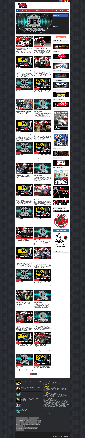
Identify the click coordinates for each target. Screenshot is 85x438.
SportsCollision (38, 424)
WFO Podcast (18, 67)
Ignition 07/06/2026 (19, 281)
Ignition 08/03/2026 (19, 154)
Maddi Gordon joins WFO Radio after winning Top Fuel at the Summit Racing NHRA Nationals (23, 303)
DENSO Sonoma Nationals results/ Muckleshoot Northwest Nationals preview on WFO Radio (42, 198)
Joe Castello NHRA (32, 420)
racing (29, 424)
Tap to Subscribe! (66, 436)
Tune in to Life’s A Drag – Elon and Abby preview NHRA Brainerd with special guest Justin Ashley (24, 70)
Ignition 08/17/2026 (19, 90)
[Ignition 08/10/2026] (18, 411)
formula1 (25, 419)
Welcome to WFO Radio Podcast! (40, 48)
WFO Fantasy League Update (27, 428)
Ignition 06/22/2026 (38, 323)
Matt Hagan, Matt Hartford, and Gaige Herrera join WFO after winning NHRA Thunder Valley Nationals (41, 345)
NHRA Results (23, 424)
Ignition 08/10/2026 (38, 111)
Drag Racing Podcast (19, 419)
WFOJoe (32, 428)
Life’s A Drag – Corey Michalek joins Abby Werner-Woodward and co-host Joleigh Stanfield (24, 134)
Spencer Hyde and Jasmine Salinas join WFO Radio (30, 387)
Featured (36, 46)
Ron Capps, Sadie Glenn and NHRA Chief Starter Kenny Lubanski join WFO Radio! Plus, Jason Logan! (42, 261)
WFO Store (56, 435)
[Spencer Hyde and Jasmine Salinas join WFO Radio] (18, 389)
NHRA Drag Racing (25, 423)
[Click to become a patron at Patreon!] (61, 38)
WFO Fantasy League (19, 428)
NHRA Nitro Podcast (35, 423)
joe (24, 420)
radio (32, 424)
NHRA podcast (18, 424)
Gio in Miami (29, 419)
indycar (22, 420)
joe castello (27, 420)
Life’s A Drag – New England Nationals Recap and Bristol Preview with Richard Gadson (42, 367)
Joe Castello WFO (38, 420)
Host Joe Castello (34, 419)
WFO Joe (36, 428)
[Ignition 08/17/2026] (18, 394)
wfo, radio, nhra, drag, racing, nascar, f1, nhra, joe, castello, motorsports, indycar (27, 427)
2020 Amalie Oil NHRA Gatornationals (63, 435)
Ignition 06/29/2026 (38, 302)
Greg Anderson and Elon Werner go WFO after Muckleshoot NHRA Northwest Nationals (24, 176)
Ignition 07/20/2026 (19, 218)
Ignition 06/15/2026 (19, 366)
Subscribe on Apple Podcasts (61, 230)
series (34, 424)
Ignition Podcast (18, 420)
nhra (21, 423)
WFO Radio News (18, 46)
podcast (27, 424)
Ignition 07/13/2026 (38, 239)
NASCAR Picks (18, 423)
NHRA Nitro (30, 423)
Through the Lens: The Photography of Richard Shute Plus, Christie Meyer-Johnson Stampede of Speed (59, 18)
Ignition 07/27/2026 (38, 175)
